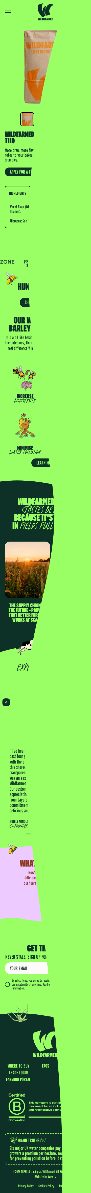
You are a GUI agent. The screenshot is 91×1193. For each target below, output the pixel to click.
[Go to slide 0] (30, 833)
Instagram (72, 1066)
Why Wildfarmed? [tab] (45, 193)
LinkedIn (72, 1079)
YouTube (72, 1072)
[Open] (10, 10)
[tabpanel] (45, 214)
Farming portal (18, 1079)
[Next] (84, 703)
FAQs (45, 1066)
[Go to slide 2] (51, 833)
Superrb (52, 1176)
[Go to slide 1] (40, 833)
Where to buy (18, 1066)
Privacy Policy (60, 984)
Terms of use (66, 1186)
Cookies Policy (46, 1186)
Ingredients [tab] (17, 193)
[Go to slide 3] (61, 833)
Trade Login (75, 11)
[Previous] (6, 703)
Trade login (18, 1072)
